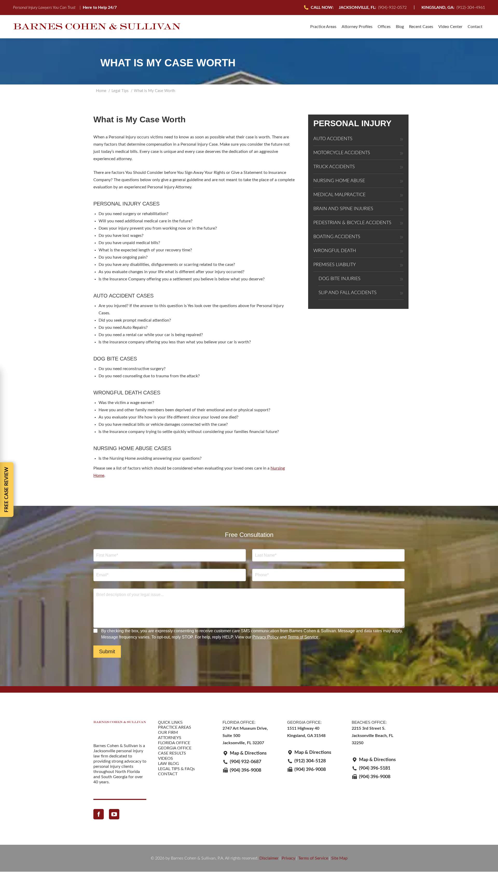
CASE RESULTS (172, 753)
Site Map (339, 858)
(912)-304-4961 (453, 7)
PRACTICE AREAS (174, 727)
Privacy (288, 858)
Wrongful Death (334, 251)
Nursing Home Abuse (339, 181)
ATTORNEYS (169, 738)
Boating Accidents (336, 237)
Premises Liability (334, 264)
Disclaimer (269, 858)
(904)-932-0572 (373, 7)
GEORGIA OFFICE (174, 748)
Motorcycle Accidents (341, 153)
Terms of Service (303, 637)
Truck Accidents (334, 167)
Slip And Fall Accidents (348, 292)
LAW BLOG (168, 764)
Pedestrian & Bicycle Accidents (352, 223)
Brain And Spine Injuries (343, 209)
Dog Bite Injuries (340, 278)
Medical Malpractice (339, 195)
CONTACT (167, 774)
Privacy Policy (265, 637)
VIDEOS (165, 758)
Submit (107, 651)
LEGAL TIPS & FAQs (176, 769)
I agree (96, 631)
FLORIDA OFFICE (174, 743)
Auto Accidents (332, 139)
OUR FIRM (168, 732)
